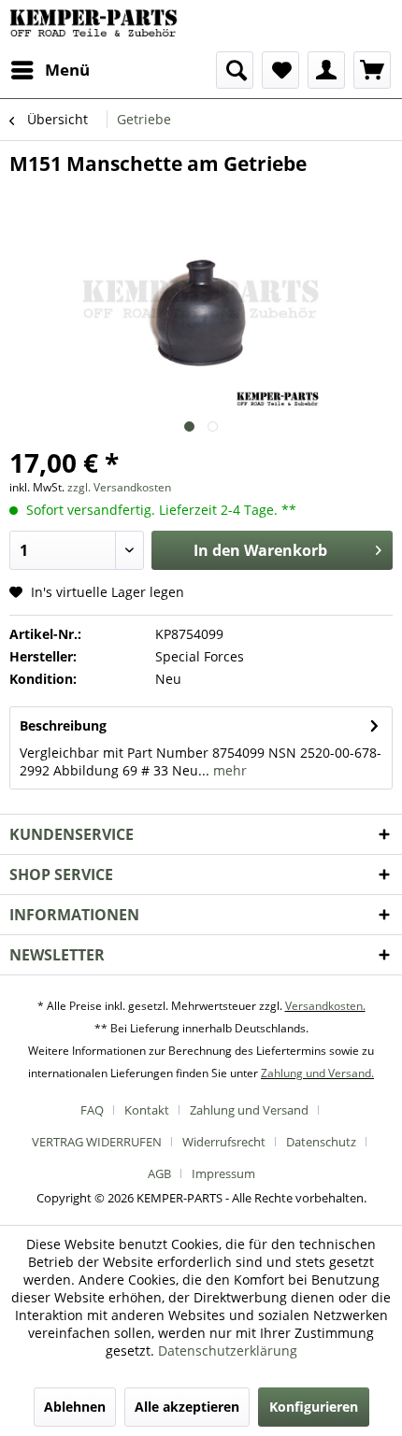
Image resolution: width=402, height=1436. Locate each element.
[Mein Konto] (326, 70)
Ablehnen (75, 1406)
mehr (228, 770)
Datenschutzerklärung (227, 1350)
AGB (159, 1173)
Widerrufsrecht (224, 1141)
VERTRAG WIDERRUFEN (97, 1141)
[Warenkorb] (372, 70)
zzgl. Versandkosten (119, 487)
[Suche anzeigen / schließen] (234, 70)
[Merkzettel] (280, 70)
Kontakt (146, 1110)
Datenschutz (321, 1141)
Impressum (223, 1173)
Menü (67, 69)
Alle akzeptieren (187, 1406)
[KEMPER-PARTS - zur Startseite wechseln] (97, 25)
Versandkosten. (325, 1006)
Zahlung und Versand (249, 1110)
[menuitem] (49, 70)
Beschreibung (63, 725)
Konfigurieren (313, 1406)
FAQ (92, 1110)
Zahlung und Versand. (317, 1073)
